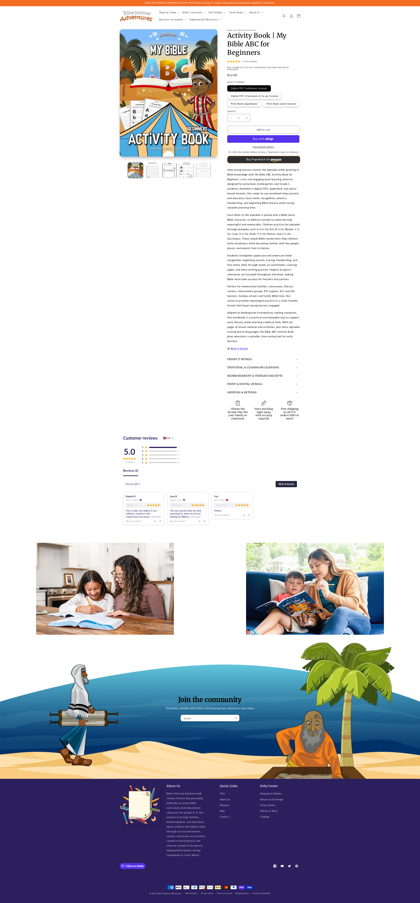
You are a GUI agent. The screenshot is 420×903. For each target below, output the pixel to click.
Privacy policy (207, 893)
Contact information (261, 893)
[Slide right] (215, 170)
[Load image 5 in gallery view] (203, 170)
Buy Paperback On (258, 159)
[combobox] (133, 484)
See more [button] (156, 516)
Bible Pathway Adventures (169, 893)
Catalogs (264, 816)
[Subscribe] (235, 718)
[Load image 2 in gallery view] (152, 170)
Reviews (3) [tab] (130, 470)
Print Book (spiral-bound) (281, 103)
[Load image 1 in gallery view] (135, 170)
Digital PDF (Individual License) (249, 88)
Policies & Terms (269, 811)
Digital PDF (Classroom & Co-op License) (254, 96)
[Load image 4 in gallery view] (186, 170)
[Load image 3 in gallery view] (169, 170)
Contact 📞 (226, 816)
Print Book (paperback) (244, 103)
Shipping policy (242, 893)
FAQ (222, 793)
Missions (224, 805)
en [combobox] (168, 438)
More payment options (263, 147)
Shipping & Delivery (271, 793)
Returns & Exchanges (271, 799)
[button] (169, 12)
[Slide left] (123, 170)
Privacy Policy (267, 805)
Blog (222, 811)
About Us (225, 799)
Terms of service (224, 893)
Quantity (231, 111)
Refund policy (191, 893)
